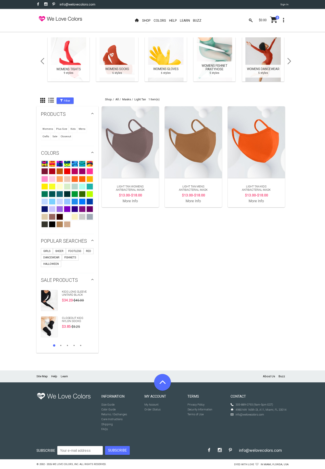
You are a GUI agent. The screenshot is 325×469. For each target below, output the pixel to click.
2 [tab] (61, 345)
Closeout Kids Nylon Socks (72, 319)
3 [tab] (67, 345)
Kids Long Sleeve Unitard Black (74, 293)
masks (126, 99)
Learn (64, 376)
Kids (73, 129)
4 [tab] (74, 345)
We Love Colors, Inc (65, 464)
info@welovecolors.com (77, 4)
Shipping (107, 424)
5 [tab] (80, 345)
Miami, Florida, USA (276, 464)
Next (290, 61)
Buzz (282, 376)
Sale (54, 136)
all (117, 99)
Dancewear (51, 257)
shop (108, 99)
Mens (82, 129)
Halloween (51, 263)
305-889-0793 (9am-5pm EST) (254, 404)
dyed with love (244, 464)
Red (88, 251)
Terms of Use (195, 414)
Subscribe (45, 450)
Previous (40, 61)
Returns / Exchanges (114, 414)
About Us (269, 376)
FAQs (104, 429)
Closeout (66, 136)
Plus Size (61, 129)
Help (54, 376)
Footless (74, 251)
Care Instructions (112, 419)
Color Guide (108, 409)
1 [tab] (54, 345)
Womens (47, 129)
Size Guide (108, 404)
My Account (151, 404)
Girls (46, 251)
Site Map (42, 376)
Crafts (45, 136)
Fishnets (70, 257)
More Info (130, 201)
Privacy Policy (196, 404)
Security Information (199, 409)
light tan (140, 99)
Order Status (152, 409)
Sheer (59, 251)
